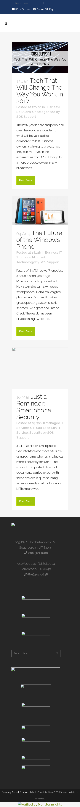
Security (35, 432)
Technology (25, 262)
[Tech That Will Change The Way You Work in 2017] (40, 57)
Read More (25, 180)
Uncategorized (43, 112)
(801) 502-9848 (37, 574)
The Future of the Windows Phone (39, 239)
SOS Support (26, 116)
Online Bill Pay (44, 9)
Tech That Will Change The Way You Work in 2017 (39, 91)
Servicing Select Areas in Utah (18, 792)
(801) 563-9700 (37, 553)
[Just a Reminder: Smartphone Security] (40, 368)
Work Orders (22, 9)
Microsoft (39, 257)
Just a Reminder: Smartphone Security (33, 407)
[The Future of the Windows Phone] (40, 210)
